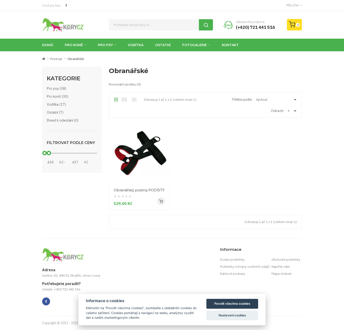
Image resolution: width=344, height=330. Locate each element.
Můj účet (292, 5)
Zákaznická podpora (250, 22)
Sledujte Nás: (51, 5)
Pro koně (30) (57, 96)
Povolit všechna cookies (232, 303)
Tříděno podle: (242, 99)
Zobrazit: (277, 111)
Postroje (56, 59)
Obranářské (75, 59)
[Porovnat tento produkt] (165, 175)
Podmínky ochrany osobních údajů (245, 266)
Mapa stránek (281, 273)
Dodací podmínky (232, 259)
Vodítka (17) (56, 104)
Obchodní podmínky (285, 259)
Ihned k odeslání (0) (62, 120)
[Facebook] (66, 5)
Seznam (134, 99)
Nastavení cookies (232, 315)
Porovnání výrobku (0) (125, 84)
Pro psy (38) (56, 88)
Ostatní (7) (55, 112)
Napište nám (280, 266)
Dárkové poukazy (232, 273)
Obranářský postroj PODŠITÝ (139, 190)
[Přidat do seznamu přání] (165, 166)
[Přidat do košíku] (161, 201)
